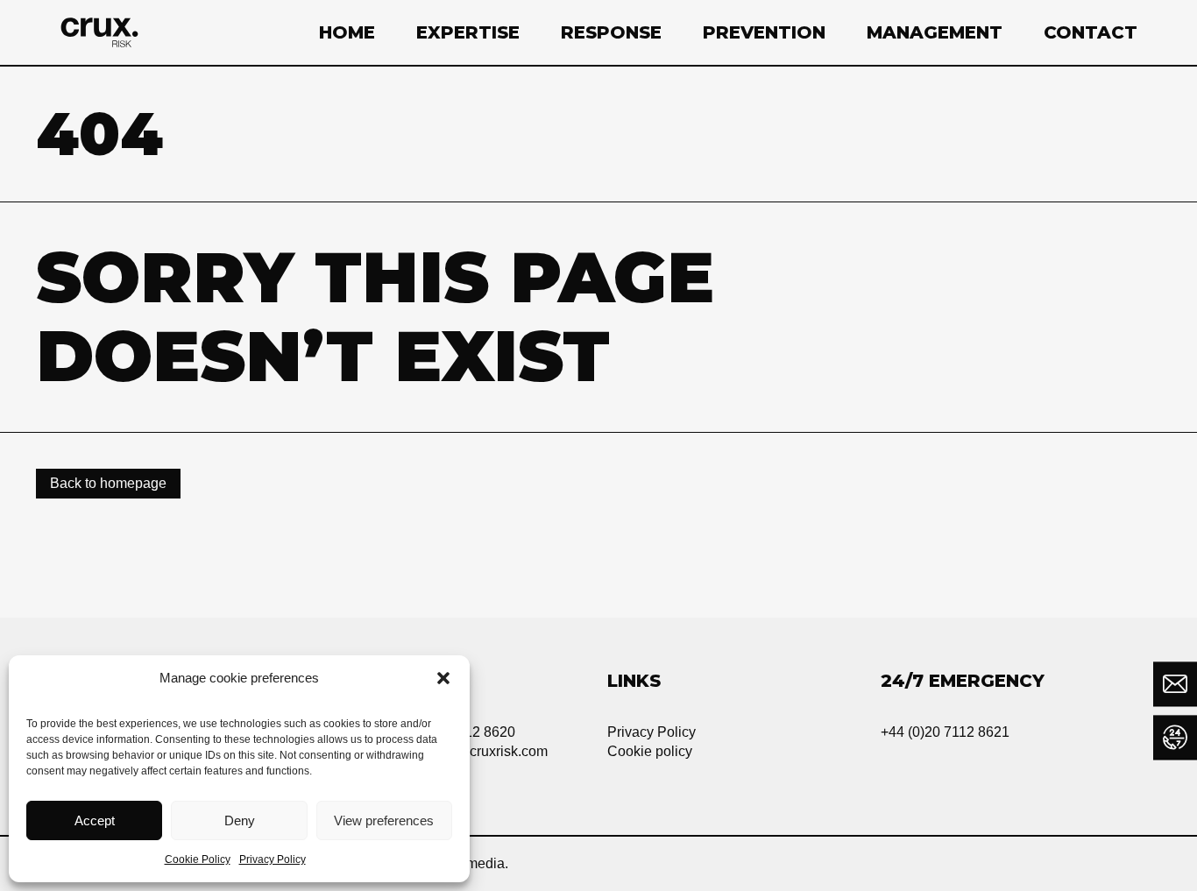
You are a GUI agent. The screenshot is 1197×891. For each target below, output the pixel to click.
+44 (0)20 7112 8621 (945, 732)
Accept (94, 820)
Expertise (468, 32)
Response (611, 32)
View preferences (384, 820)
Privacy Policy (272, 859)
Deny (239, 820)
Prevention (764, 32)
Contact (1090, 32)
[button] (443, 678)
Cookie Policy (197, 859)
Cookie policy (649, 751)
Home (347, 32)
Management (934, 32)
